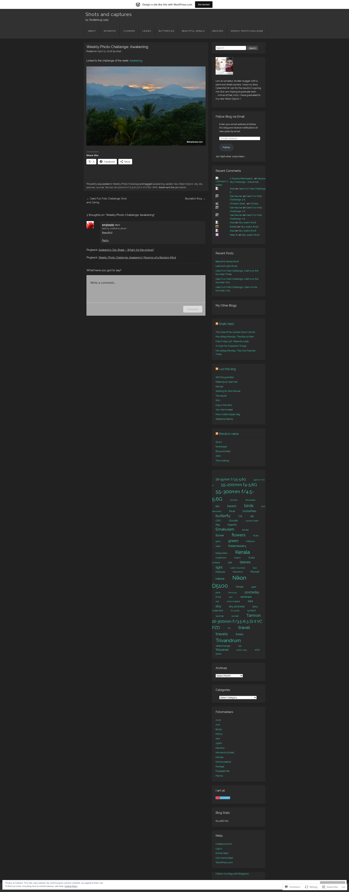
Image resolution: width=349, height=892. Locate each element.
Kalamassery (237, 546)
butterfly (223, 516)
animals (234, 500)
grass (218, 541)
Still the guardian (225, 377)
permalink (180, 187)
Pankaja (220, 766)
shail (118, 51)
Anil (218, 724)
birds (248, 505)
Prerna (219, 775)
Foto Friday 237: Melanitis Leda (232, 341)
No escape (221, 446)
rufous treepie (233, 601)
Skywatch (110, 31)
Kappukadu (222, 553)
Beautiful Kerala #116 (227, 261)
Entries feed (222, 853)
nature (220, 578)
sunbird (251, 610)
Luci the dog (227, 369)
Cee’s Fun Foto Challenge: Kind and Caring (107, 200)
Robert (233, 226)
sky (196, 184)
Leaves (147, 31)
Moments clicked (225, 752)
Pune (218, 597)
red (217, 601)
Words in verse (228, 434)
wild (257, 649)
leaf (230, 562)
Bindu (219, 729)
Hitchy (219, 734)
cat (252, 516)
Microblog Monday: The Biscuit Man (235, 336)
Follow (226, 147)
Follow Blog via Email (230, 116)
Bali (218, 506)
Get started (204, 4)
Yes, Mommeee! (224, 409)
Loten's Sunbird (237, 568)
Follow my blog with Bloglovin (232, 873)
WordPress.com (224, 862)
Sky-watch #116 (247, 222)
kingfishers (221, 557)
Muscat (254, 571)
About (92, 31)
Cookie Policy (71, 886)
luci (255, 567)
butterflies (249, 511)
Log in (219, 848)
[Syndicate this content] (217, 324)
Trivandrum (228, 640)
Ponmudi (232, 593)
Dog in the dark (224, 405)
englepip (108, 224)
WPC (155, 187)
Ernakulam (225, 529)
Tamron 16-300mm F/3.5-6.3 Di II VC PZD (128, 187)
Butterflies (166, 31)
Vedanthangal (223, 645)
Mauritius (238, 572)
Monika (219, 757)
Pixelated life (222, 771)
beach (231, 506)
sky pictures (236, 606)
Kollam (237, 558)
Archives (217, 31)
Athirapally (250, 500)
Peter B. (234, 235)
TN (229, 628)
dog (218, 524)
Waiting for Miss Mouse (228, 391)
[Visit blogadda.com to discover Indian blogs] (223, 798)
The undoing (222, 460)
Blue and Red (223, 451)
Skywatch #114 (195, 198)
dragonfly (232, 524)
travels (222, 634)
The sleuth (221, 395)
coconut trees (252, 520)
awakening (159, 184)
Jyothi (219, 743)
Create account (224, 843)
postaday (252, 592)
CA (240, 516)
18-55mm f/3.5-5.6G (231, 479)
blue (232, 511)
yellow (219, 653)
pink (218, 592)
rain (230, 597)
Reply (105, 240)
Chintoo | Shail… (238, 203)
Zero (218, 455)
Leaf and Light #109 (226, 266)
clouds (233, 520)
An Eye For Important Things (231, 346)
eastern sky (172, 184)
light (219, 567)
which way (241, 650)
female (245, 530)
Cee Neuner (236, 196)
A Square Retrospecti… (242, 178)
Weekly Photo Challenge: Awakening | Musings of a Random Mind (137, 257)
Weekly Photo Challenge (247, 31)
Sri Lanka (235, 611)
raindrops (246, 596)
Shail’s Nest (226, 324)
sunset (234, 616)
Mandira (220, 748)
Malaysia (220, 571)
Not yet (219, 386)
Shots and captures (108, 14)
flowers (238, 535)
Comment (192, 309)
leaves (245, 562)
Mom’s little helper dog (228, 414)
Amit (218, 720)
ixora (218, 546)
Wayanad (222, 649)
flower (220, 535)
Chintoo (254, 203)
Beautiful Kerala (193, 31)
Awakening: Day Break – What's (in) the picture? (126, 249)
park (253, 586)
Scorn (219, 442)
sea (250, 601)
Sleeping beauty (224, 419)
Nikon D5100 (186, 184)
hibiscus (250, 541)
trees (239, 634)
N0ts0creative (223, 761)
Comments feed (224, 858)
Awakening (136, 60)
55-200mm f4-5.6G (239, 484)
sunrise (100, 187)
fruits (255, 535)
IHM (218, 738)
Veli (240, 646)
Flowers (129, 31)
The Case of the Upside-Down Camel (235, 332)
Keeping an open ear (227, 381)
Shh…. (219, 400)
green (233, 541)
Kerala (242, 552)
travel (244, 627)
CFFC (218, 520)
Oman (240, 586)
